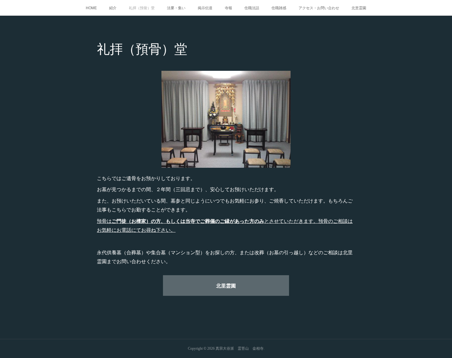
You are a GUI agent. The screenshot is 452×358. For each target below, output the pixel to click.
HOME (91, 7)
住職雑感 (279, 7)
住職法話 (251, 7)
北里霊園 (358, 7)
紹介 (113, 7)
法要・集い (176, 7)
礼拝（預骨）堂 (142, 7)
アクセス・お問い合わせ (319, 7)
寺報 (228, 7)
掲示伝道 (205, 7)
